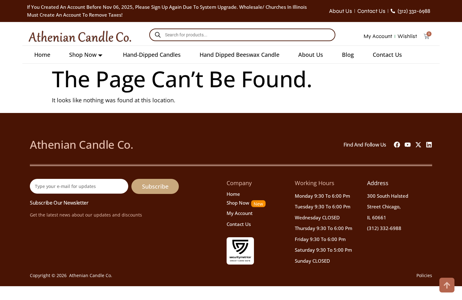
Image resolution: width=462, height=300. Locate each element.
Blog (348, 54)
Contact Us (387, 54)
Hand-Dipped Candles (152, 54)
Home (42, 54)
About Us (310, 54)
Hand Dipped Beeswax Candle (239, 54)
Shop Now (82, 54)
